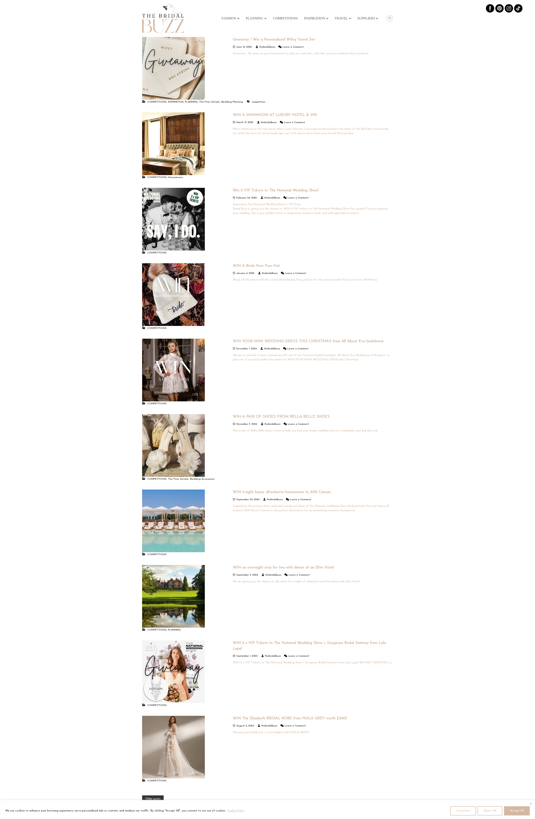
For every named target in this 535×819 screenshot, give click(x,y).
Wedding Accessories (202, 479)
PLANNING (254, 18)
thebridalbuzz (267, 47)
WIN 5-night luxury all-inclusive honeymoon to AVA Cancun (282, 492)
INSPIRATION (314, 18)
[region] (267, 809)
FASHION (229, 18)
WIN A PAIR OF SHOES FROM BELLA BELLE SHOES (281, 417)
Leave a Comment (293, 47)
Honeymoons (175, 177)
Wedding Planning (232, 102)
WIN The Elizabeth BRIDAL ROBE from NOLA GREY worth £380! (290, 718)
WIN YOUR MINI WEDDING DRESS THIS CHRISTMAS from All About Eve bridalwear (308, 341)
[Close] (530, 803)
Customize (463, 810)
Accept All (517, 810)
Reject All (490, 810)
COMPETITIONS (285, 18)
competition (258, 102)
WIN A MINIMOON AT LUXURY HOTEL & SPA (275, 115)
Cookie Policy (236, 810)
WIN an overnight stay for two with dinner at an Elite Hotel (283, 568)
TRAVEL (341, 18)
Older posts (152, 798)
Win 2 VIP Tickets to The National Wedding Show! (275, 190)
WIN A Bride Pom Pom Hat (256, 266)
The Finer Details (209, 102)
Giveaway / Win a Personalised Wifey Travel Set (274, 40)
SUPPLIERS (366, 18)
